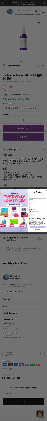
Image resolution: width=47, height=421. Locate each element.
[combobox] (31, 211)
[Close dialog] (45, 190)
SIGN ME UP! (37, 226)
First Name (31, 197)
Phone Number (32, 209)
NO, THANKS (37, 229)
